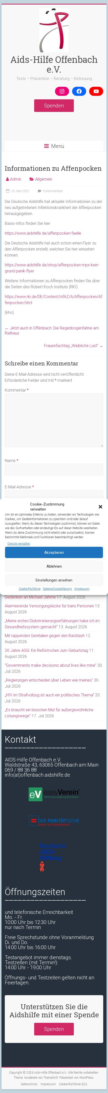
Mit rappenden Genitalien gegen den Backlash (45, 635)
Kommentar (17, 390)
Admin (15, 179)
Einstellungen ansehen (54, 580)
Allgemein (43, 179)
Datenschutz (29, 1084)
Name (11, 460)
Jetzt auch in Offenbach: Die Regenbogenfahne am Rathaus (52, 330)
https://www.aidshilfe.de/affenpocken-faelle (43, 233)
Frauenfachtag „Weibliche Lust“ (73, 345)
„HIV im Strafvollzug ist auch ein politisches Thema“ (49, 695)
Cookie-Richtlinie (29, 589)
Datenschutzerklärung (57, 589)
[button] (100, 506)
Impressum (81, 589)
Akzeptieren (54, 552)
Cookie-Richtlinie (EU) (73, 1084)
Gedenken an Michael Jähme (30, 597)
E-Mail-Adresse (19, 487)
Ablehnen (54, 566)
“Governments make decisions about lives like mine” (50, 665)
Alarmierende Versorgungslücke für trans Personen (49, 606)
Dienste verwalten (19, 543)
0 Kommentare (52, 191)
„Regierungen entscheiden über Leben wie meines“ (49, 680)
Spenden (54, 106)
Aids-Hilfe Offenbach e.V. (54, 64)
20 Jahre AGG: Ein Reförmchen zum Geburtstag (46, 650)
